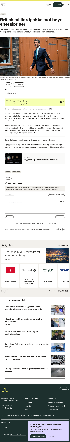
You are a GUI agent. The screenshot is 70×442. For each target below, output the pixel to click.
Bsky (26, 410)
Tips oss (64, 390)
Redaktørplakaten (48, 415)
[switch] (62, 102)
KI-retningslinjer (54, 410)
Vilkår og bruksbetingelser (57, 406)
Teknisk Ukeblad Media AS (18, 435)
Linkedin (28, 406)
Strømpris (16, 172)
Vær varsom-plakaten (30, 415)
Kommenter (20, 84)
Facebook (28, 402)
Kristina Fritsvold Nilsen (10, 401)
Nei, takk (51, 436)
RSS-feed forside (31, 398)
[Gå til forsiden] (3, 4)
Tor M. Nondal (6, 408)
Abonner (58, 5)
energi (3, 14)
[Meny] (66, 4)
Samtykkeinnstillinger (56, 402)
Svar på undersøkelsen (38, 436)
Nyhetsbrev (52, 398)
